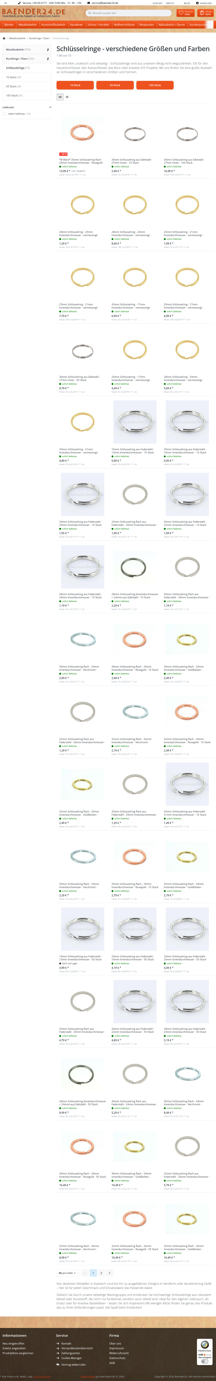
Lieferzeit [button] (8, 107)
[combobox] (128, 13)
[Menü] (211, 1341)
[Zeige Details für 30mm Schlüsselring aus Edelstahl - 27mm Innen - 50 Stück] (82, 349)
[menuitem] (10, 24)
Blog (187, 3)
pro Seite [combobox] (68, 1273)
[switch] (204, 1361)
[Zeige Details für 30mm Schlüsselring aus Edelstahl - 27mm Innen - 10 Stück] (135, 132)
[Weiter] (110, 1272)
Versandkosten (42, 1376)
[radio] (60, 97)
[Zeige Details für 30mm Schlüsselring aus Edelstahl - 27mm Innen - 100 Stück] (187, 132)
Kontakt (158, 3)
